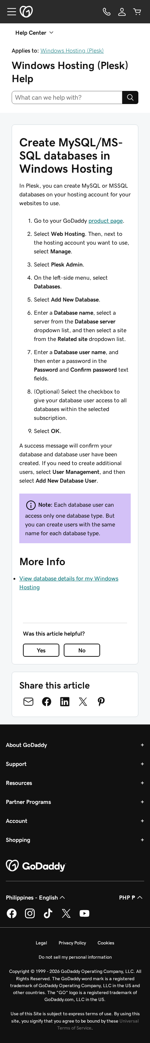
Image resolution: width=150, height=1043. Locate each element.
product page (105, 220)
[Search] (130, 97)
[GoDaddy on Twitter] (66, 917)
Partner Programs (28, 802)
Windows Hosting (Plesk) (72, 50)
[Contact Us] (107, 12)
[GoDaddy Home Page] (36, 866)
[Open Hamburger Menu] (9, 12)
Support (16, 764)
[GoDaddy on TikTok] (48, 917)
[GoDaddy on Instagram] (30, 917)
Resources (19, 783)
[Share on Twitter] (83, 701)
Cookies (106, 942)
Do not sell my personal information (75, 957)
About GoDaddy (26, 745)
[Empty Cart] (137, 12)
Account (16, 821)
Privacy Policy (72, 942)
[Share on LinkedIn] (65, 701)
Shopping (18, 840)
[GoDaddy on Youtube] (84, 917)
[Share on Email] (28, 701)
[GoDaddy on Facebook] (11, 917)
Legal (41, 942)
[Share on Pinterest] (101, 701)
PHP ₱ (127, 897)
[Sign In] (122, 12)
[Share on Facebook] (47, 701)
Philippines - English (32, 897)
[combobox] (67, 97)
